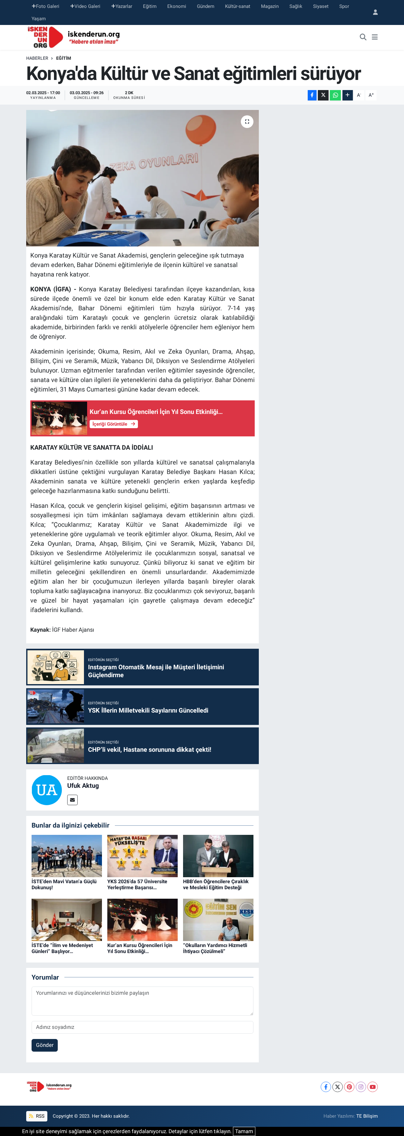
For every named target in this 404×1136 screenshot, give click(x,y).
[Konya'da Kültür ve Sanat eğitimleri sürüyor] (142, 178)
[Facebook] (326, 1087)
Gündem (205, 6)
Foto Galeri (47, 6)
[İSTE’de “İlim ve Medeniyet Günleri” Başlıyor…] (67, 919)
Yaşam (39, 18)
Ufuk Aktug (83, 785)
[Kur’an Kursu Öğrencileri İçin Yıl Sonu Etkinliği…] (142, 919)
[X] (337, 1087)
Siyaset (321, 6)
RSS (40, 1116)
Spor (344, 6)
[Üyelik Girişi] (373, 12)
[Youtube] (372, 1087)
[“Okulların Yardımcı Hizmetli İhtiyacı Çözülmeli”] (218, 919)
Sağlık (295, 6)
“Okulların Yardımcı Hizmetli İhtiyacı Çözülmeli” (215, 948)
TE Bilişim (367, 1116)
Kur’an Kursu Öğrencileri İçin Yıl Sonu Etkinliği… (139, 948)
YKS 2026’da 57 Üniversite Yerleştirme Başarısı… (137, 884)
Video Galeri (87, 6)
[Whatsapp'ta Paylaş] (335, 95)
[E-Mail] (72, 800)
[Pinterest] (349, 1087)
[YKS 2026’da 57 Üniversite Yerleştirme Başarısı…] (142, 855)
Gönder (45, 1045)
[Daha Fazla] (347, 95)
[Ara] (363, 37)
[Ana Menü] (375, 37)
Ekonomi (176, 6)
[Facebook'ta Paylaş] (312, 95)
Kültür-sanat (237, 6)
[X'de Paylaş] (323, 95)
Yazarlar (124, 6)
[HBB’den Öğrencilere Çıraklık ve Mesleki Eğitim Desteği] (218, 855)
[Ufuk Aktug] (47, 790)
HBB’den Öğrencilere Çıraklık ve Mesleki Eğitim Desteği (216, 884)
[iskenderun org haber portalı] (75, 37)
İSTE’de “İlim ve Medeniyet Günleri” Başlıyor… (62, 948)
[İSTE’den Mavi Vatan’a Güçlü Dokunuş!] (67, 855)
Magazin (270, 6)
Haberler (37, 58)
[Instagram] (361, 1087)
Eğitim (150, 6)
